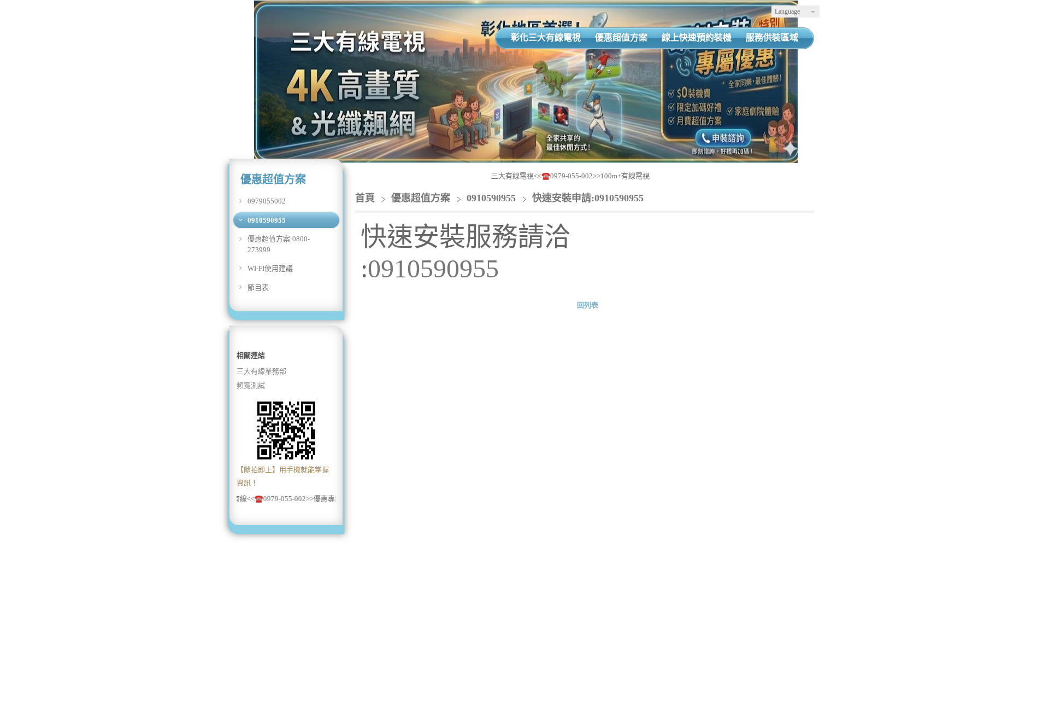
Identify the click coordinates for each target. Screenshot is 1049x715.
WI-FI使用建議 (270, 268)
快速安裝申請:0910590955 (588, 198)
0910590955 (266, 220)
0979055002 (266, 201)
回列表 (587, 305)
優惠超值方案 (422, 198)
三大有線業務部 (261, 371)
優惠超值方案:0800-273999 (278, 244)
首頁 (365, 198)
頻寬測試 (251, 385)
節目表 (258, 287)
